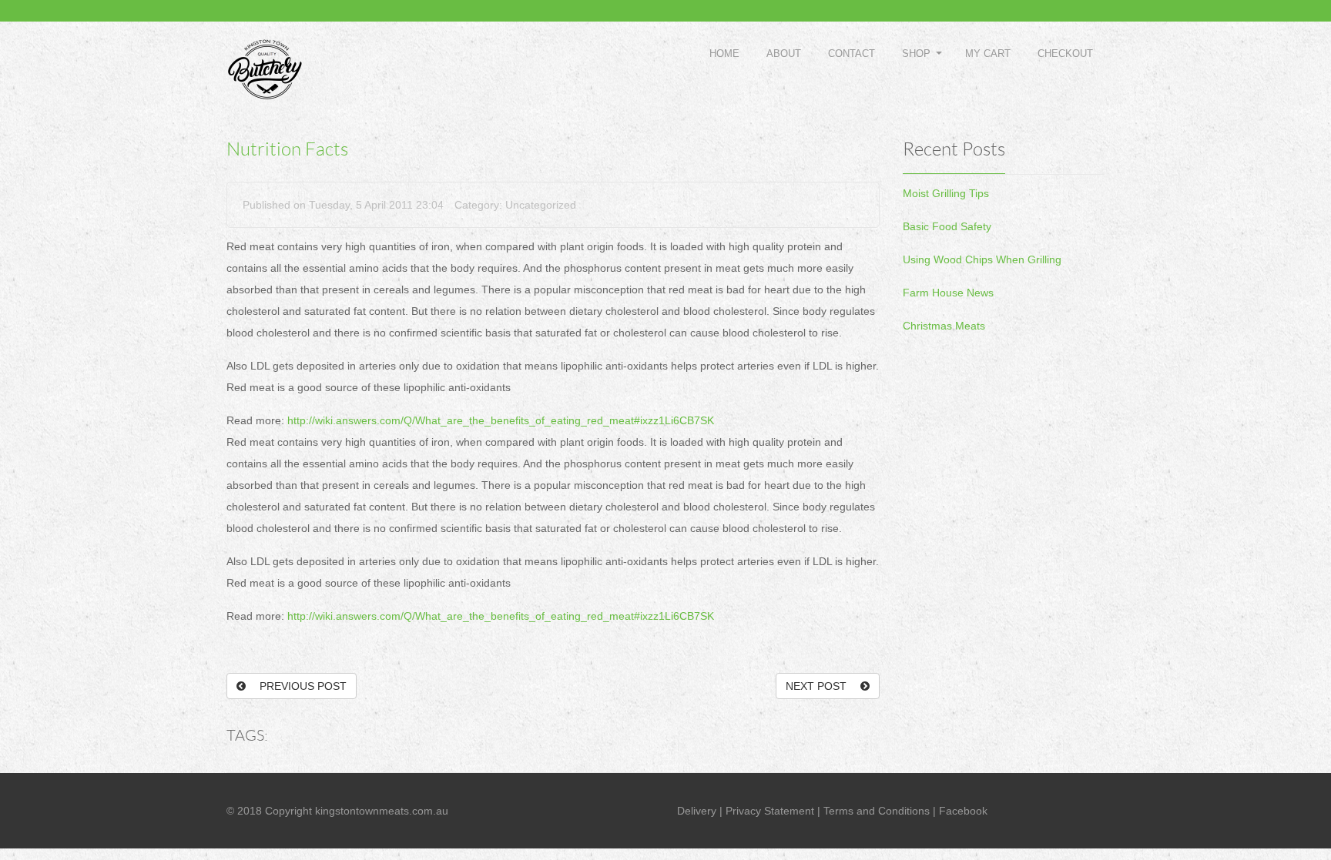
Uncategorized (540, 205)
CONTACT (851, 53)
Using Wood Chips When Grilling (982, 259)
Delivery (696, 811)
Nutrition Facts (287, 149)
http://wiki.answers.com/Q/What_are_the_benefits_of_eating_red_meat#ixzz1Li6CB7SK (500, 420)
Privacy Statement (770, 811)
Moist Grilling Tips (946, 193)
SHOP (916, 53)
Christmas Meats (944, 326)
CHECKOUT (1065, 53)
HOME (724, 53)
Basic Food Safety (947, 226)
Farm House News (948, 292)
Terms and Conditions (876, 811)
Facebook (963, 811)
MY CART (988, 53)
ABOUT (783, 53)
